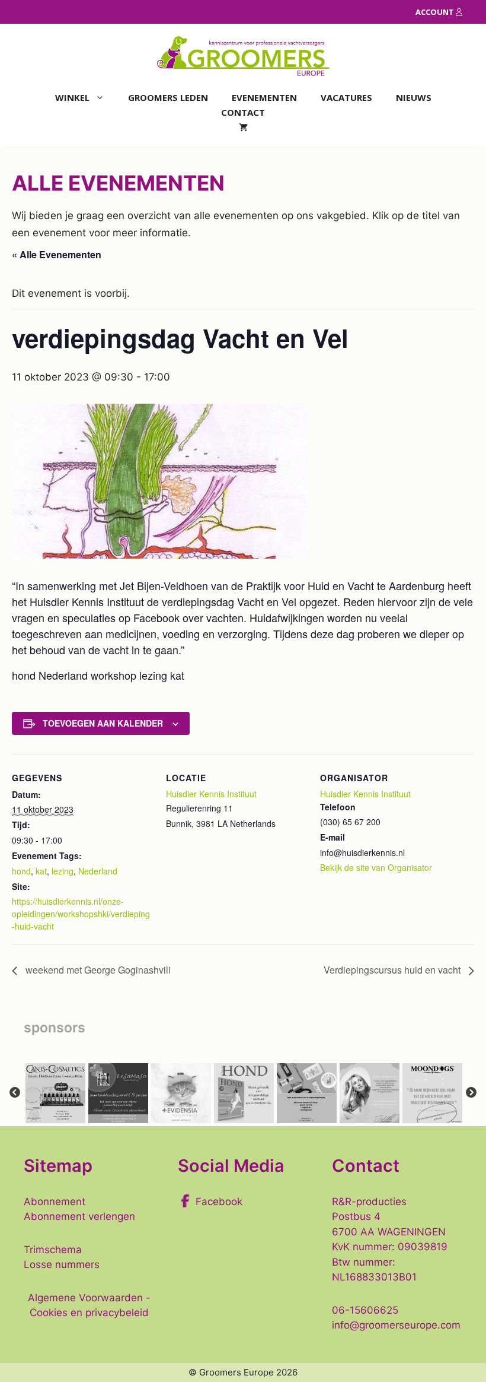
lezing (62, 871)
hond (21, 871)
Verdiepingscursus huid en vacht (393, 970)
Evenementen (264, 97)
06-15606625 (365, 1310)
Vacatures (346, 97)
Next (471, 1093)
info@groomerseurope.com (396, 1325)
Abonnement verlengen (79, 1216)
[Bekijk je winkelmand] (243, 127)
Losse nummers (62, 1264)
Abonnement (54, 1201)
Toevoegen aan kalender (103, 723)
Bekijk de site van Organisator (376, 867)
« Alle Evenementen (56, 254)
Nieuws (413, 97)
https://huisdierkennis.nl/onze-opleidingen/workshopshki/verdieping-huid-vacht (81, 913)
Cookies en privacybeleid (89, 1312)
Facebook (219, 1201)
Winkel (72, 97)
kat (41, 871)
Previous (15, 1093)
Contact (243, 112)
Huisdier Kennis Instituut (211, 794)
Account (435, 12)
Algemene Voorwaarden (85, 1298)
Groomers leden (168, 97)
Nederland (97, 871)
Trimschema (53, 1250)
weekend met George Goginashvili (97, 970)
